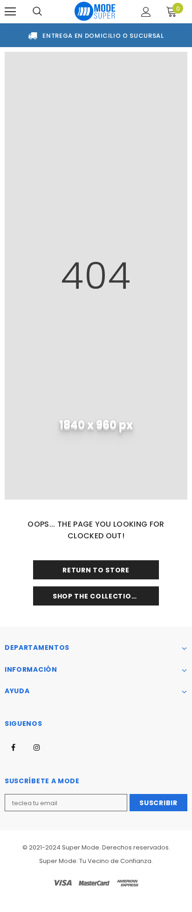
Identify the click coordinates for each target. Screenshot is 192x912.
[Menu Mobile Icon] (10, 11)
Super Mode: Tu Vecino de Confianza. (96, 860)
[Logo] (95, 11)
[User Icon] (146, 12)
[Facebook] (13, 746)
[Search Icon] (37, 11)
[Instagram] (36, 746)
